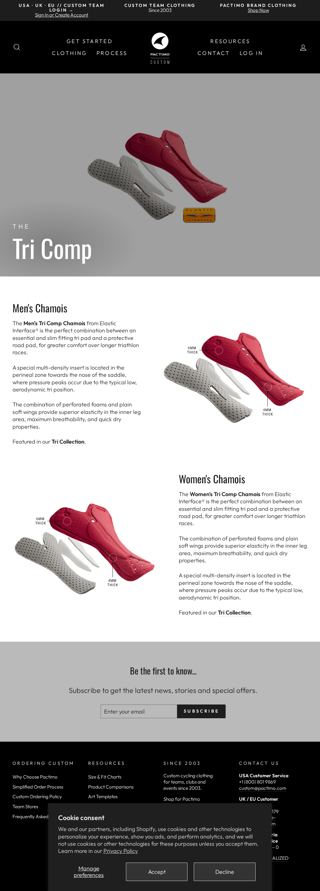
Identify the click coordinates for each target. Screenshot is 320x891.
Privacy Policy (120, 850)
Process (112, 53)
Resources (230, 41)
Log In (251, 53)
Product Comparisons (110, 787)
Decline (224, 871)
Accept (157, 871)
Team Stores (25, 806)
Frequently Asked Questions (41, 816)
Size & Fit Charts (104, 777)
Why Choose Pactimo (35, 777)
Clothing (69, 53)
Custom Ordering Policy (37, 796)
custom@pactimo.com (262, 788)
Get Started (90, 41)
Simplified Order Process (37, 787)
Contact (214, 53)
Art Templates (103, 796)
